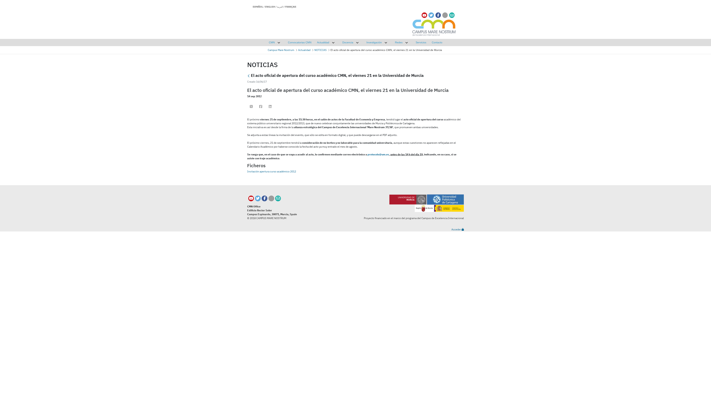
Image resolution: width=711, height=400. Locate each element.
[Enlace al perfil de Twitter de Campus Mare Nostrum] (431, 15)
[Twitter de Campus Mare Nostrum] (258, 198)
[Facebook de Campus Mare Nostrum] (264, 198)
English (270, 6)
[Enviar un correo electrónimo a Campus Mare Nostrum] (452, 15)
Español (258, 6)
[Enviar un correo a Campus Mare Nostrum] (278, 198)
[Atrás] (248, 76)
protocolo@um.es (378, 154)
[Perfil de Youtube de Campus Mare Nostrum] (251, 198)
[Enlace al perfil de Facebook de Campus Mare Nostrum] (438, 15)
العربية (280, 6)
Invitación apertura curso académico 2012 (271, 171)
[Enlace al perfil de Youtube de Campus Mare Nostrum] (424, 15)
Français (290, 6)
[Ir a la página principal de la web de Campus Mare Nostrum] (434, 27)
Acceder (456, 229)
